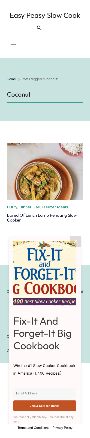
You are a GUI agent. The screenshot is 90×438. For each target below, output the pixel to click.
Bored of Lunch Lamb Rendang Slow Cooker (42, 217)
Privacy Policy (62, 427)
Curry (12, 207)
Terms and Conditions (33, 427)
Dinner (25, 207)
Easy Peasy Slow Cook (45, 15)
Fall (36, 207)
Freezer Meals (55, 207)
